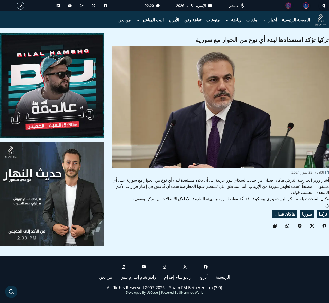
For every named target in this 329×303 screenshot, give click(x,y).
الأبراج (174, 20)
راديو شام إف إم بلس (138, 277)
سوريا (307, 214)
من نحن (124, 20)
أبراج (204, 277)
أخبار (273, 20)
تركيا (323, 214)
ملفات (251, 20)
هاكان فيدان (285, 214)
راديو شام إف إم (177, 277)
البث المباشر (153, 20)
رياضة (236, 20)
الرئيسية (223, 277)
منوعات (213, 20)
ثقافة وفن (192, 20)
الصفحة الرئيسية (296, 20)
